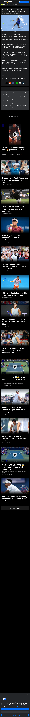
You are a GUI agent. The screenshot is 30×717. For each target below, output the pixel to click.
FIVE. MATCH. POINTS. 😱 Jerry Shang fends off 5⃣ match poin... (13, 467)
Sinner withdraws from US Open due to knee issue (15, 96)
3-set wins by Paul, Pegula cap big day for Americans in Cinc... (15, 180)
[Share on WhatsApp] (17, 83)
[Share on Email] (20, 83)
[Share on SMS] (23, 83)
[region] (15, 705)
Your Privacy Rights (15, 715)
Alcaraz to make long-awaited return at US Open (14, 103)
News (15, 4)
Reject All (15, 712)
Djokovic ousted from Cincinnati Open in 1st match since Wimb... (14, 266)
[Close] (27, 694)
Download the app (23, 1)
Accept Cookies (15, 709)
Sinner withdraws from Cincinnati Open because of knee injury (13, 410)
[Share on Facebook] (13, 83)
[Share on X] (6, 83)
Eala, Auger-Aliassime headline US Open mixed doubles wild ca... (12, 238)
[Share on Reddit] (10, 83)
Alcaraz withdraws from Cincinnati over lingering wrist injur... (14, 438)
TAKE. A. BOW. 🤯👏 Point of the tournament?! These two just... (14, 379)
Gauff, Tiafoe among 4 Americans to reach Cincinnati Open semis (13, 99)
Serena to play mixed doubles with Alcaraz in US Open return (14, 93)
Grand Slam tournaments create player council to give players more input (14, 106)
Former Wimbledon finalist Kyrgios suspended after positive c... (13, 209)
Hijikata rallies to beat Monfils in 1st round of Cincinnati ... (14, 294)
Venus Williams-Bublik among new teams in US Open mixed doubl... (14, 499)
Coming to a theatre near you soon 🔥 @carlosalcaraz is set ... (14, 150)
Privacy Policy (14, 706)
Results (9, 4)
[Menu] (1, 1)
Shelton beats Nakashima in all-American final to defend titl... (13, 322)
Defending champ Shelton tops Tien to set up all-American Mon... (13, 350)
